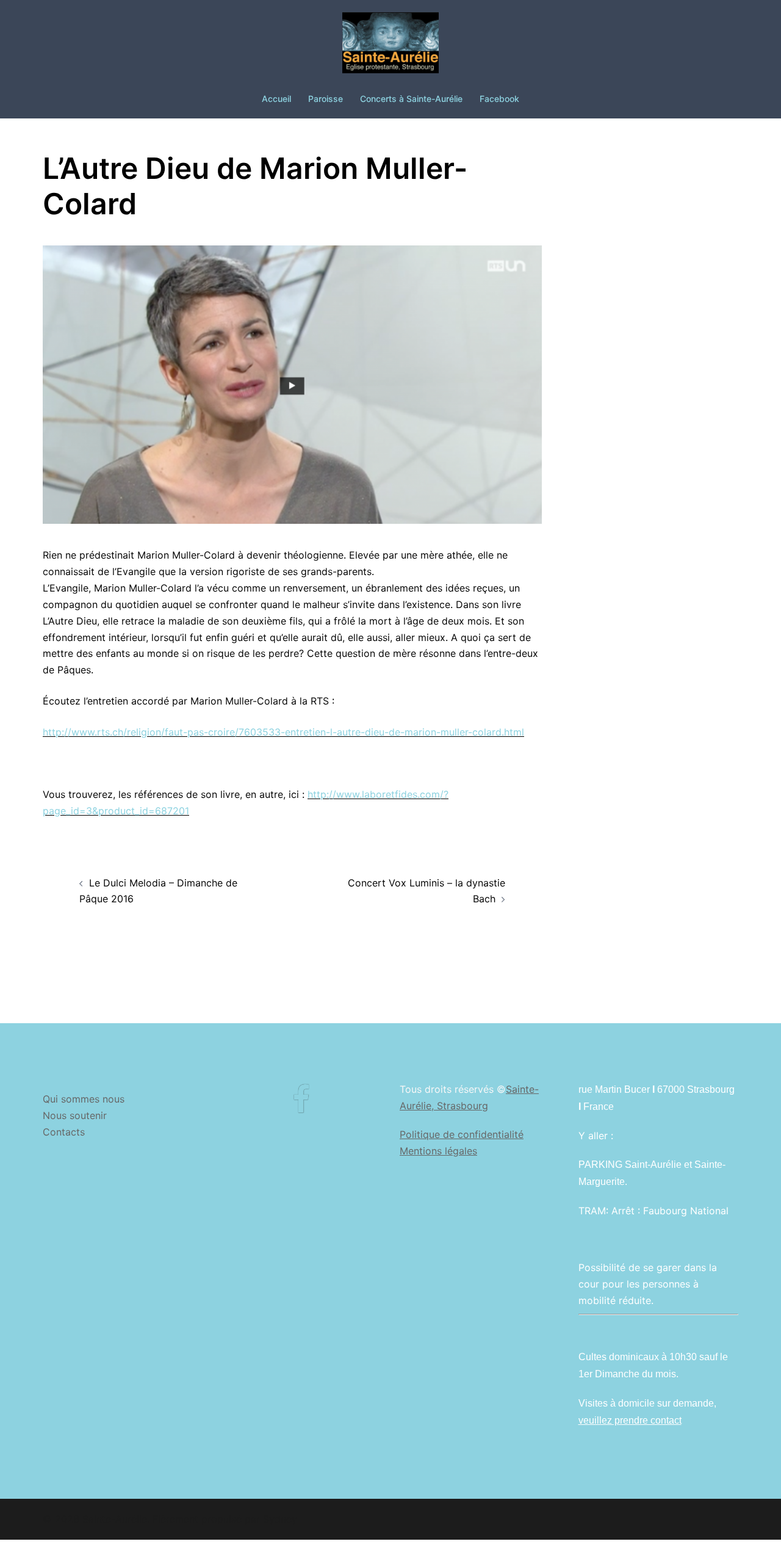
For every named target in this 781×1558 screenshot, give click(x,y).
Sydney (280, 1519)
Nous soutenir (75, 1115)
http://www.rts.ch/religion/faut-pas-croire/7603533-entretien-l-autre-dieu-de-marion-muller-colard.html (283, 732)
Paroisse (325, 98)
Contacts (64, 1132)
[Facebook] (301, 1107)
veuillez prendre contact (630, 1420)
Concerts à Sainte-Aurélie (411, 98)
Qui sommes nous (83, 1099)
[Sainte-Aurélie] (390, 46)
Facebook (499, 98)
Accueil (276, 98)
